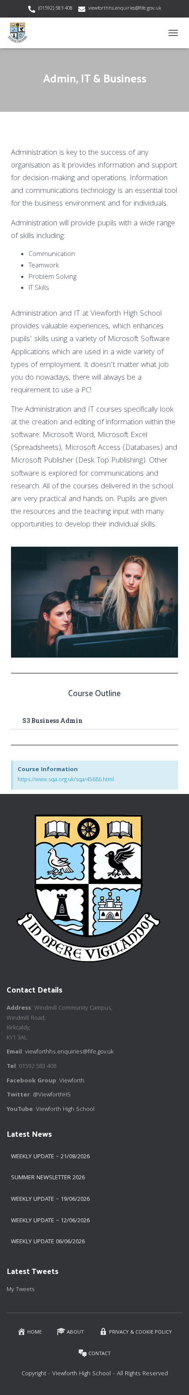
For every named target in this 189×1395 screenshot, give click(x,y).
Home (34, 1332)
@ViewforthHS (52, 1095)
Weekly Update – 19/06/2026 (50, 1199)
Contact (99, 1354)
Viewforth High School (65, 1109)
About (75, 1332)
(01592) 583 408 (55, 8)
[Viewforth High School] (21, 33)
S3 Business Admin (52, 720)
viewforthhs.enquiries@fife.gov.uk (124, 8)
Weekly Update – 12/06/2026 (50, 1221)
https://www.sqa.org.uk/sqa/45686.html (66, 780)
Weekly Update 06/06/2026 (48, 1242)
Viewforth (71, 1081)
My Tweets (21, 1290)
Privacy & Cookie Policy (140, 1332)
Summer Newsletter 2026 (48, 1178)
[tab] (94, 721)
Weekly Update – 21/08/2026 (50, 1157)
